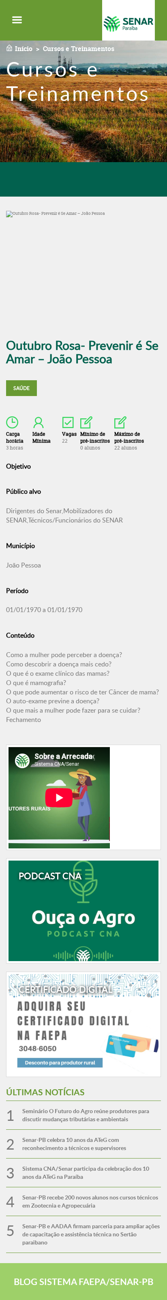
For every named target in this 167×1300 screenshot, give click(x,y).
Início (23, 48)
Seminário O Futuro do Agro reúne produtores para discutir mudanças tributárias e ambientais (85, 1115)
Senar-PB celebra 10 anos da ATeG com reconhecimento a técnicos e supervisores (74, 1144)
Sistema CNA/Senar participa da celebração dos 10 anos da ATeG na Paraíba (85, 1172)
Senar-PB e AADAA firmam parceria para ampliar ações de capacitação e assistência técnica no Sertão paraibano (91, 1234)
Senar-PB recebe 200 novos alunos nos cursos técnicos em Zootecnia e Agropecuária (90, 1201)
